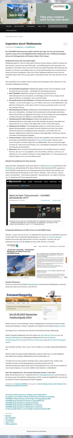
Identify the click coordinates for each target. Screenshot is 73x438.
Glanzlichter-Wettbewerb (13, 337)
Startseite (8, 26)
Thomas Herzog (41, 140)
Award (40, 384)
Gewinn (55, 384)
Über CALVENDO (19, 26)
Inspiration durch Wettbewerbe (23, 43)
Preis (64, 384)
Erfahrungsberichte (11, 30)
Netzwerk (60, 384)
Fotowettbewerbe (33, 284)
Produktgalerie (31, 26)
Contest (50, 384)
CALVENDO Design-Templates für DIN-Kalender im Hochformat (24, 407)
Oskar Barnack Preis (47, 335)
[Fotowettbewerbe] (33, 319)
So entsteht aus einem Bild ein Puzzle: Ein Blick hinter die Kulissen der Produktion (30, 397)
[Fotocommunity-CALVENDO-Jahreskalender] (34, 225)
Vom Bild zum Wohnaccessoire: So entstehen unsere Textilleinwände (26, 395)
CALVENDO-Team (30, 47)
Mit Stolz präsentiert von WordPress (36, 431)
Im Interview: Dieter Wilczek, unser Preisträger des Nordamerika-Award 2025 (28, 409)
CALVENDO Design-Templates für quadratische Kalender (22, 403)
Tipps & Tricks (42, 26)
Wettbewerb (9, 385)
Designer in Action (59, 326)
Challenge (45, 384)
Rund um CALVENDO (21, 384)
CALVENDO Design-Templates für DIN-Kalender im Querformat (24, 405)
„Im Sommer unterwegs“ (53, 237)
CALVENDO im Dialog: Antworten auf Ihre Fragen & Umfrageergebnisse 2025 (28, 399)
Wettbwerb (9, 168)
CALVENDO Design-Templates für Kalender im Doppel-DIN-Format (25, 401)
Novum (16, 330)
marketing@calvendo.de (46, 375)
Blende (42, 337)
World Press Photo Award (35, 340)
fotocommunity (49, 166)
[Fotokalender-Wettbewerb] (36, 260)
